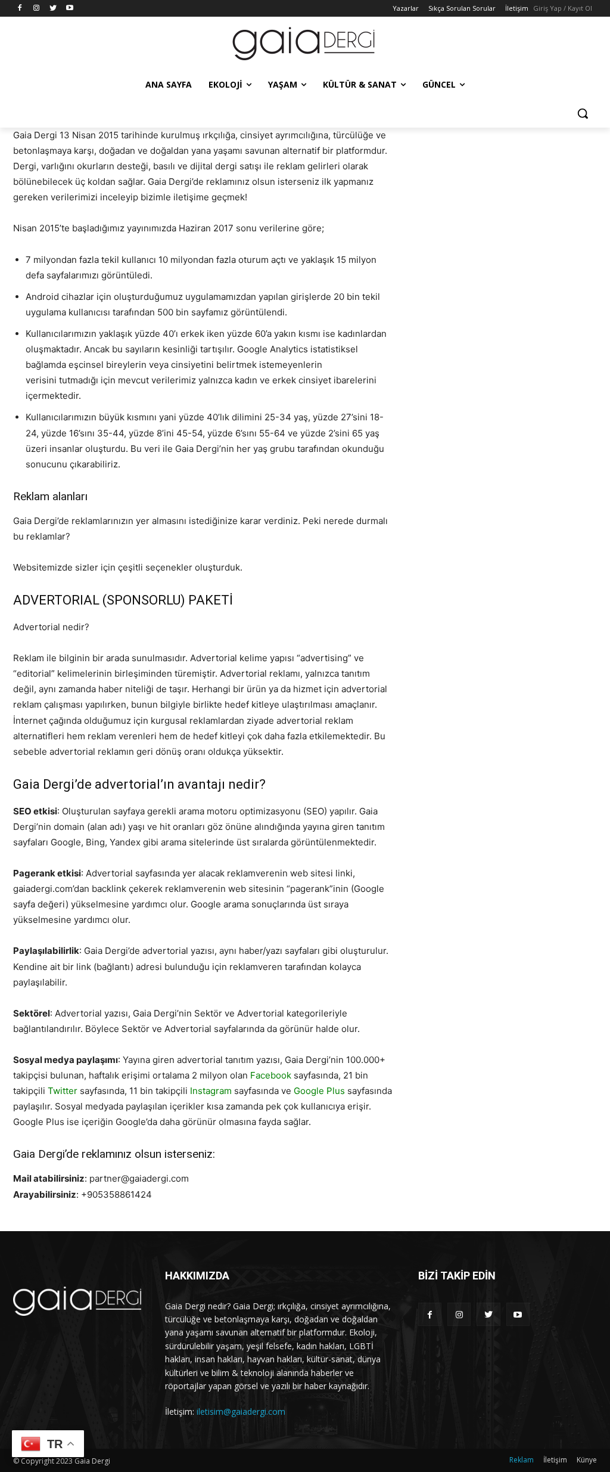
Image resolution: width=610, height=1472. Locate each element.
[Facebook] (20, 9)
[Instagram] (36, 9)
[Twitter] (53, 9)
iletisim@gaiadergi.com (241, 1411)
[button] (582, 113)
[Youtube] (69, 9)
